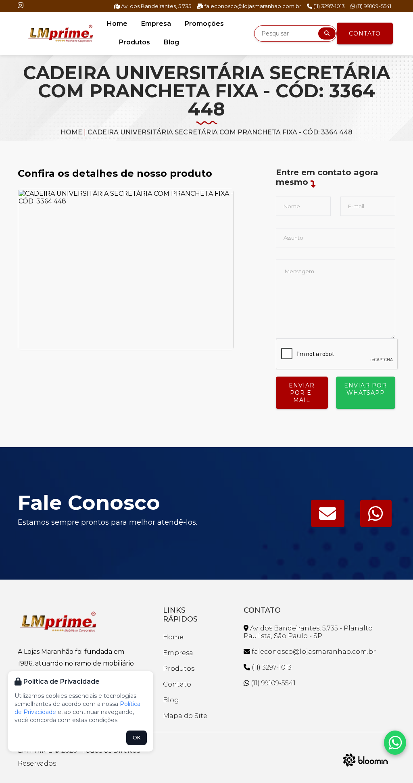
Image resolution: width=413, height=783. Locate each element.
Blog (171, 42)
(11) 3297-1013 (328, 6)
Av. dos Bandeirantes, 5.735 (155, 6)
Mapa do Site (185, 716)
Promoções (204, 23)
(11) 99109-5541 (373, 6)
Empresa (156, 23)
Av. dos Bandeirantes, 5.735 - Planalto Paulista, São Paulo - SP (308, 632)
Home (117, 23)
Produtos (134, 42)
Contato (365, 33)
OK (136, 738)
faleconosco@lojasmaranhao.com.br (252, 6)
